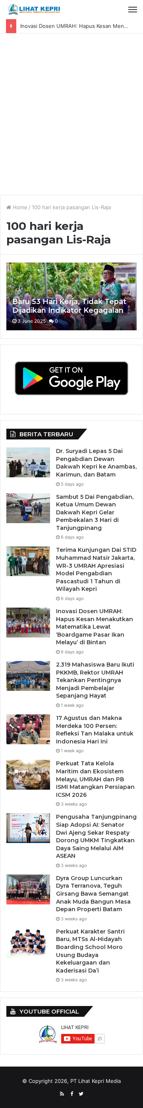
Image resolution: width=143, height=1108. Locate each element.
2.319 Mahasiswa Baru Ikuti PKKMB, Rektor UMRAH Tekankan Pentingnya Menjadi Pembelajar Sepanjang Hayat (95, 680)
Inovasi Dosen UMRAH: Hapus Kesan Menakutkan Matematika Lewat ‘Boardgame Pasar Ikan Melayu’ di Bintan (94, 627)
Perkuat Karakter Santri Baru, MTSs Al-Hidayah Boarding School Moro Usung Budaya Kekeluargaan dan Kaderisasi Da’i (90, 951)
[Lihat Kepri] (34, 9)
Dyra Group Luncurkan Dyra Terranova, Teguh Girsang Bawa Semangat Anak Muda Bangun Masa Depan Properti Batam (93, 894)
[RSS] (62, 1094)
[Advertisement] (71, 117)
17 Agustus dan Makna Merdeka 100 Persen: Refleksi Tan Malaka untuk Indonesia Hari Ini (94, 729)
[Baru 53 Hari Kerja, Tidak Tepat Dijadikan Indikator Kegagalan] (71, 296)
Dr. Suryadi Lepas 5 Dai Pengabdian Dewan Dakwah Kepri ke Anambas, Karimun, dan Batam (96, 462)
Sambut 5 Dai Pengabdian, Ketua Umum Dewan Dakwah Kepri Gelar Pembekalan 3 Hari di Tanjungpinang (94, 512)
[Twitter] (81, 1094)
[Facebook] (71, 1094)
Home (19, 207)
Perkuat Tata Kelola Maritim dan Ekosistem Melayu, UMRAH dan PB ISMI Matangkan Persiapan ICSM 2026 (95, 779)
